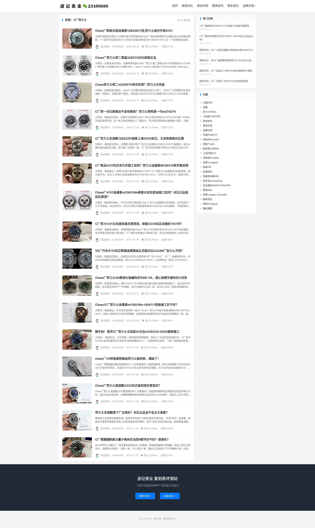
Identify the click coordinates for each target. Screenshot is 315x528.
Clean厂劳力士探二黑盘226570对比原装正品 (125, 57)
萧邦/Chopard (210, 203)
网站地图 (167, 518)
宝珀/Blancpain (211, 139)
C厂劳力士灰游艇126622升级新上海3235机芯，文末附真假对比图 (139, 138)
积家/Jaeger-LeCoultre (215, 194)
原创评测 (202, 5)
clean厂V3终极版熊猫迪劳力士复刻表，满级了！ (127, 358)
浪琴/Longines (210, 162)
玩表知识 (207, 171)
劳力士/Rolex (150, 46)
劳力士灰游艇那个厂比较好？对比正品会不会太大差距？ (132, 412)
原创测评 (207, 121)
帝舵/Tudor (209, 144)
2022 (173, 518)
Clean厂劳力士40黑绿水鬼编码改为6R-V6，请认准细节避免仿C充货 (141, 277)
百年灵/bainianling (212, 180)
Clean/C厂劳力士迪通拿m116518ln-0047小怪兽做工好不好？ (137, 304)
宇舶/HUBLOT (210, 134)
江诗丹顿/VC (209, 153)
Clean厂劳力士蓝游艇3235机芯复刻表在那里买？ (128, 385)
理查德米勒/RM (211, 176)
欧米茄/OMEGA (211, 148)
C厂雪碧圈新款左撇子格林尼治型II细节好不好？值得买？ (132, 439)
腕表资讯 (217, 5)
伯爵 (205, 107)
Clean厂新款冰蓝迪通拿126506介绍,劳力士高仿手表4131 (134, 30)
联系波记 (233, 5)
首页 (175, 5)
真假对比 (187, 5)
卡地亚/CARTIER (211, 116)
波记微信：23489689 (112, 46)
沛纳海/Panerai (211, 157)
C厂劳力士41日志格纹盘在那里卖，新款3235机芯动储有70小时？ (139, 224)
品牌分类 (248, 5)
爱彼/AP (207, 167)
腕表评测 (145, 495)
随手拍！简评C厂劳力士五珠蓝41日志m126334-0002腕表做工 (137, 331)
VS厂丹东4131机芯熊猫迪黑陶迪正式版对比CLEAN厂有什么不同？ (139, 250)
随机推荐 (207, 208)
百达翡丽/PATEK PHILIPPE (217, 185)
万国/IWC (208, 102)
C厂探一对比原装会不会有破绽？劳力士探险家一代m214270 (135, 111)
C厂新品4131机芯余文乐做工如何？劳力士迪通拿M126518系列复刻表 (142, 165)
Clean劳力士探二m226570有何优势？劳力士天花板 (130, 84)
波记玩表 (84, 6)
